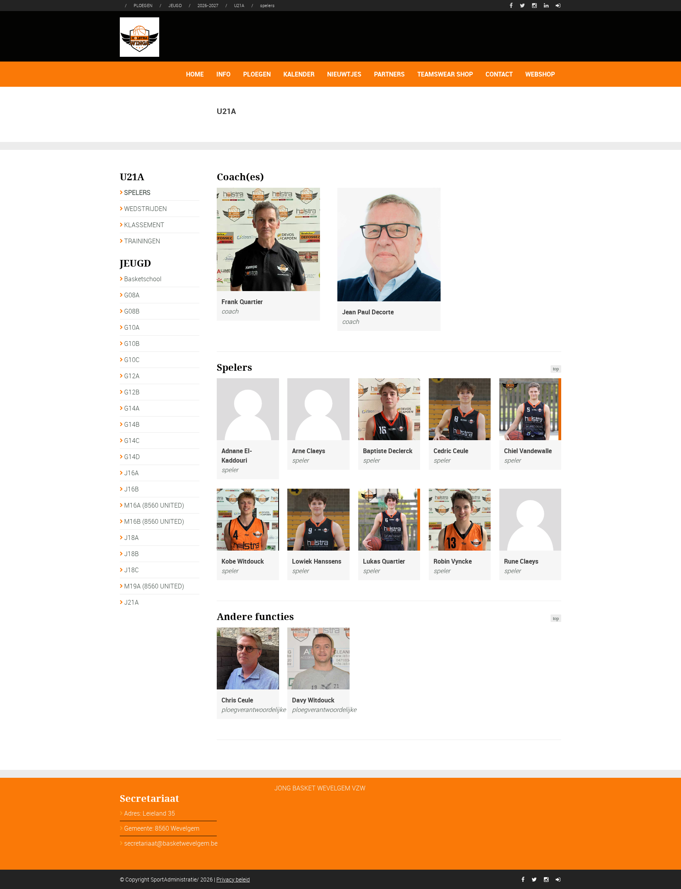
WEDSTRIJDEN (145, 208)
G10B (132, 343)
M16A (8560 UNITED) (154, 505)
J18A (131, 537)
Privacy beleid (233, 879)
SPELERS (137, 192)
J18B (131, 553)
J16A (131, 473)
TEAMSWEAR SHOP (445, 74)
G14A (132, 408)
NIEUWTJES (344, 74)
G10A (132, 327)
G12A (132, 376)
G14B (132, 424)
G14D (132, 456)
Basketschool (143, 279)
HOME (195, 74)
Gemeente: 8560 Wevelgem (161, 828)
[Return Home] (139, 36)
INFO (223, 74)
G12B (132, 392)
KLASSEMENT (144, 224)
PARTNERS (389, 74)
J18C (131, 570)
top (556, 368)
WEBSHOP (540, 74)
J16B (131, 489)
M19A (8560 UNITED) (154, 586)
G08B (132, 311)
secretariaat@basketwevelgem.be (171, 843)
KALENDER (298, 74)
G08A (132, 295)
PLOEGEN (257, 74)
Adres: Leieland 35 (149, 813)
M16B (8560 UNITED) (154, 521)
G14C (132, 440)
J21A (131, 602)
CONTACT (499, 74)
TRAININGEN (142, 241)
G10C (132, 359)
